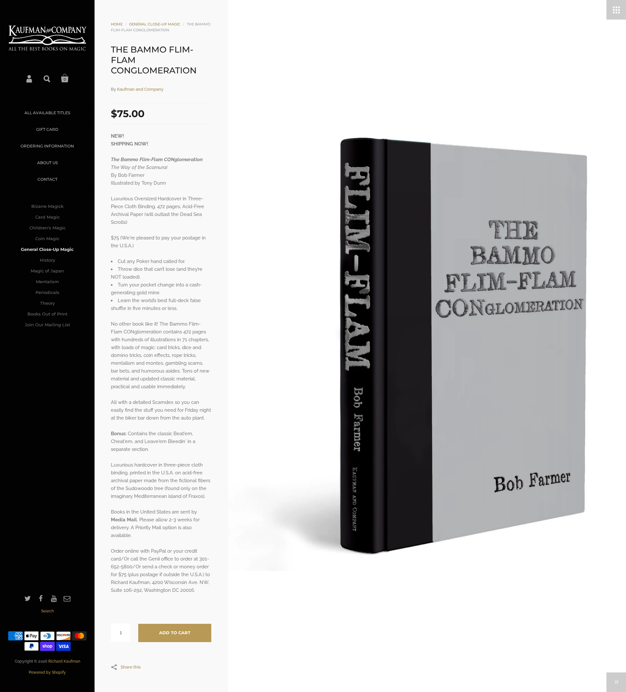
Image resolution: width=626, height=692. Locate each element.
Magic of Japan (47, 270)
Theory (47, 303)
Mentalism (47, 281)
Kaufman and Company (140, 89)
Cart (65, 78)
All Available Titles (47, 112)
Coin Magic (47, 238)
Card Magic (47, 217)
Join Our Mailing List (47, 324)
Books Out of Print (47, 313)
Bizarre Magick (47, 206)
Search (47, 78)
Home (117, 24)
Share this (131, 667)
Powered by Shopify (47, 672)
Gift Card (47, 129)
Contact (47, 179)
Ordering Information (47, 146)
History (47, 260)
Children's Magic (47, 227)
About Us (47, 162)
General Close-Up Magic (47, 249)
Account (30, 78)
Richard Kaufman (64, 661)
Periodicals (47, 292)
